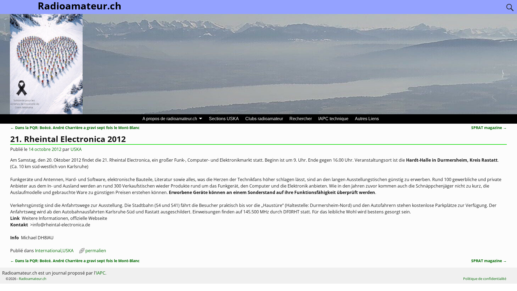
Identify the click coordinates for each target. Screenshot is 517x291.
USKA (68, 251)
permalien (95, 251)
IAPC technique (333, 118)
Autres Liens (367, 118)
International (48, 251)
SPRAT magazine (489, 127)
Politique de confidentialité (484, 278)
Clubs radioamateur (264, 118)
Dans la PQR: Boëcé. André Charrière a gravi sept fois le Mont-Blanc (74, 127)
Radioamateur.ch (32, 278)
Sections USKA (224, 118)
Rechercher (300, 118)
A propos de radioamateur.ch (169, 118)
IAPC (100, 273)
